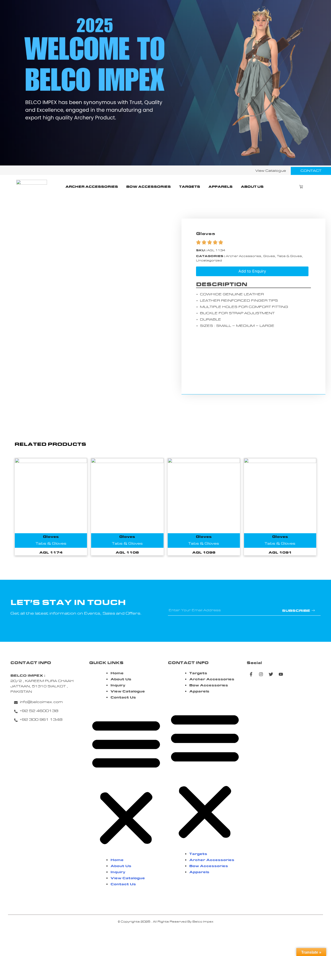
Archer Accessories (91, 186)
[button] (126, 781)
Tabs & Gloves (289, 256)
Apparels (220, 186)
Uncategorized (209, 260)
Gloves (269, 256)
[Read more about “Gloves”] (51, 504)
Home (117, 673)
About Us (252, 186)
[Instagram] (261, 674)
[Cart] (301, 187)
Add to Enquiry (252, 271)
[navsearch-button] (315, 187)
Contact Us (123, 697)
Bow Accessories (148, 186)
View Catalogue (127, 691)
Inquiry (117, 685)
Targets (189, 186)
